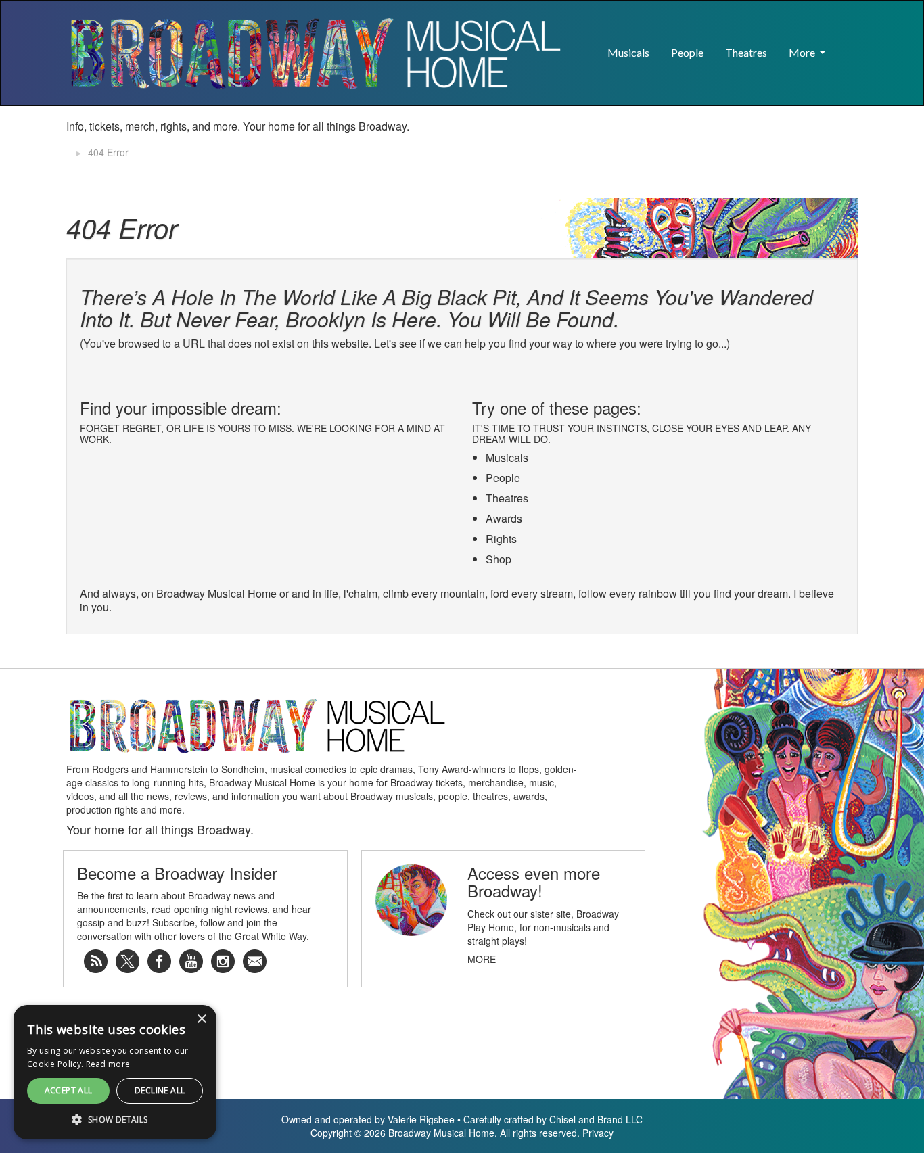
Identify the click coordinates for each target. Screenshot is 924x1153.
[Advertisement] (699, 140)
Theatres (746, 52)
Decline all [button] (160, 1090)
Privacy (598, 1132)
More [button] (803, 52)
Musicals (628, 52)
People (687, 52)
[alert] (115, 1072)
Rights (501, 538)
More (481, 959)
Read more (108, 1064)
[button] (847, 46)
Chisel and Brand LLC (596, 1119)
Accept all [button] (69, 1090)
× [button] (201, 1019)
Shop (498, 559)
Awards (504, 518)
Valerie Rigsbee (421, 1119)
